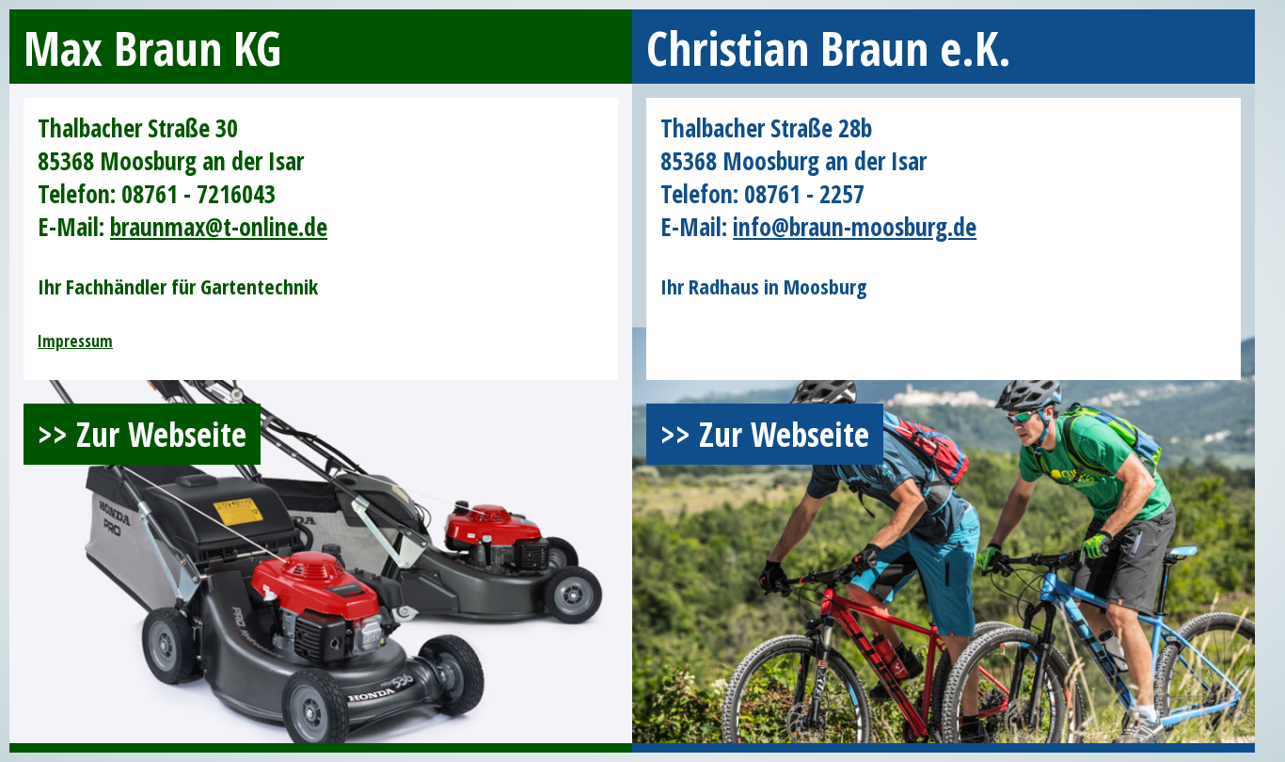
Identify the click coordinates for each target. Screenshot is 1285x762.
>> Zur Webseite (142, 434)
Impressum (75, 341)
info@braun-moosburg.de (854, 227)
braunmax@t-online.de (218, 227)
